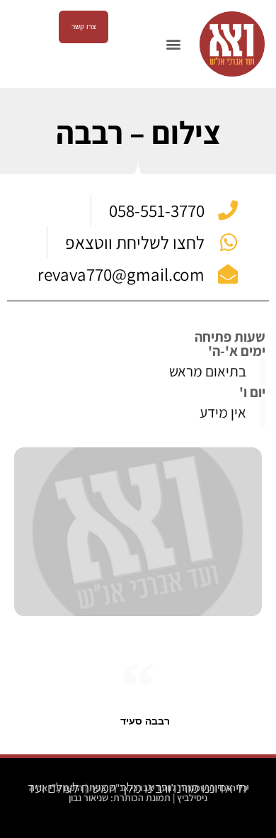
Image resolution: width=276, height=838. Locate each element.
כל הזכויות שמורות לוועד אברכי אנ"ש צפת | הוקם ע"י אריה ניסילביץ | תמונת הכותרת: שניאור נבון (138, 792)
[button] (173, 44)
